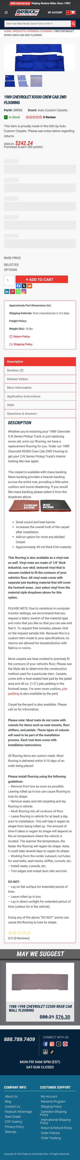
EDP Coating (13, 1122)
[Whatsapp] (18, 291)
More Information (19, 387)
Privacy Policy (14, 1127)
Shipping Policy (51, 1106)
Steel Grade (13, 1116)
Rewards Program (53, 1101)
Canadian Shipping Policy (53, 1113)
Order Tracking (51, 1138)
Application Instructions (24, 396)
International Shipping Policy (55, 1121)
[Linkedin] (6, 291)
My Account (55, 12)
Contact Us (12, 1106)
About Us (11, 1096)
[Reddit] (29, 285)
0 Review (49, 117)
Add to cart (41, 279)
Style (10, 405)
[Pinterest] (12, 291)
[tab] (40, 361)
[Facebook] (18, 285)
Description (15, 361)
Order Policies (50, 1133)
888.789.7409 (19, 1039)
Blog (8, 1101)
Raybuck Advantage (18, 1111)
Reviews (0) (15, 370)
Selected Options (11, 267)
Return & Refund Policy (56, 1128)
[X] (24, 285)
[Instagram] (23, 291)
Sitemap (10, 1132)
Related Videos (17, 379)
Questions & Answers (22, 413)
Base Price (12, 258)
